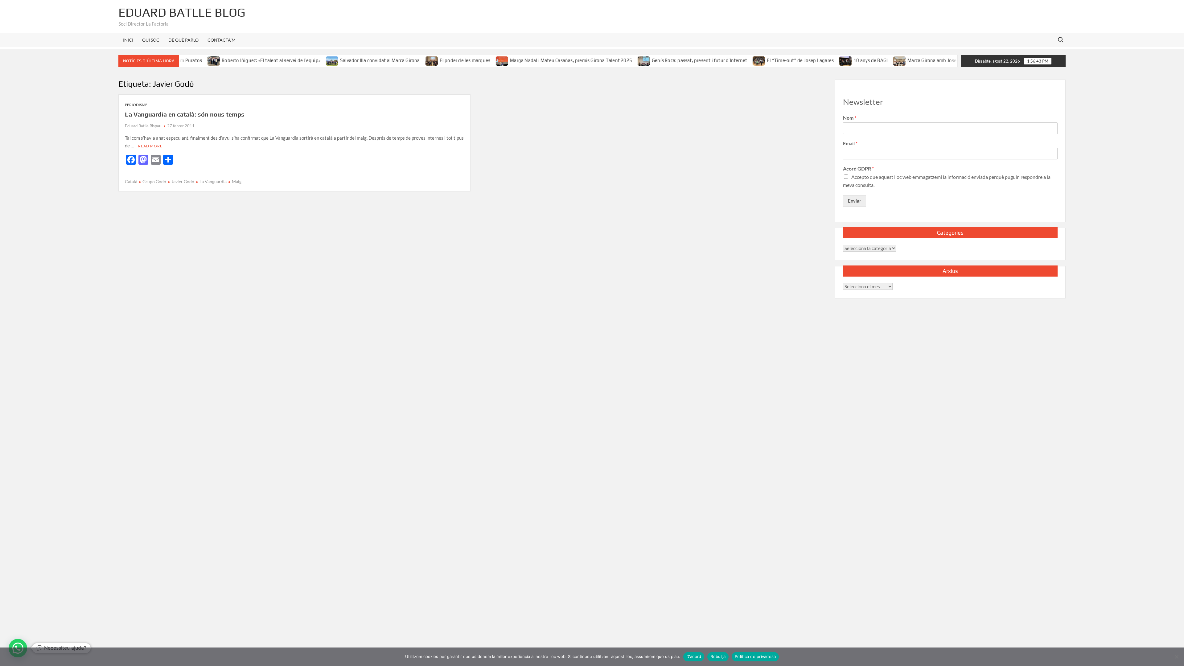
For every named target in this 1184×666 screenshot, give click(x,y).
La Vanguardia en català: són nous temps (185, 114)
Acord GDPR (858, 168)
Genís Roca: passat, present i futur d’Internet (682, 60)
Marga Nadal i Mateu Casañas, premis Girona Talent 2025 (554, 60)
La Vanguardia (213, 181)
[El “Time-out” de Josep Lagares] (742, 60)
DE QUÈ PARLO (183, 40)
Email (850, 143)
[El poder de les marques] (415, 60)
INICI (128, 40)
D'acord (693, 656)
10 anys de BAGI (854, 60)
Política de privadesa (755, 656)
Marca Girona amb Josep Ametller (926, 60)
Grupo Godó (154, 181)
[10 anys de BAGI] (829, 60)
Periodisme (136, 104)
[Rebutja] (1176, 657)
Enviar (854, 201)
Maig (236, 181)
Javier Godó (182, 181)
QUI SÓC (150, 40)
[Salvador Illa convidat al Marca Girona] (315, 60)
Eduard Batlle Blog (181, 12)
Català (131, 181)
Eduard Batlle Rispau (143, 125)
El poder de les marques (448, 60)
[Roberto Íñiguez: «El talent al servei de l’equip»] (197, 60)
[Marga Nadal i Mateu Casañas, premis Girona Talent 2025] (485, 60)
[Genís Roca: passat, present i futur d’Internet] (627, 60)
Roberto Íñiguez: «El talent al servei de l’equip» (254, 60)
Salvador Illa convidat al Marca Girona (363, 60)
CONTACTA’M (222, 40)
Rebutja (718, 656)
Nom (849, 118)
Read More (150, 146)
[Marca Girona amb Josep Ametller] (883, 60)
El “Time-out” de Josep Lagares (783, 60)
